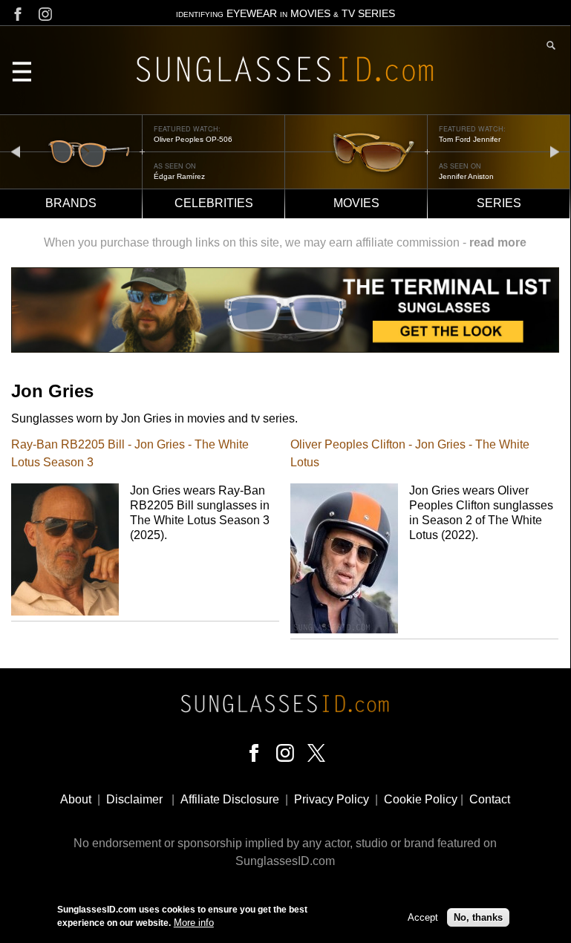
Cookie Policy (420, 799)
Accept (423, 917)
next (554, 151)
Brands (71, 203)
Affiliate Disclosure (229, 799)
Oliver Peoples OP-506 (193, 139)
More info (194, 922)
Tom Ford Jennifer (469, 139)
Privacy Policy (331, 799)
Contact (489, 799)
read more (497, 242)
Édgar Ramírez (179, 176)
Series (499, 203)
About (75, 799)
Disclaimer (134, 799)
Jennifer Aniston (466, 176)
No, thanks (478, 917)
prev (15, 151)
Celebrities (213, 203)
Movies (356, 203)
